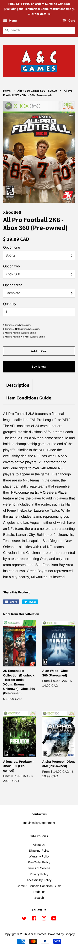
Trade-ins (39, 891)
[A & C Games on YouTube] (53, 919)
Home (7, 90)
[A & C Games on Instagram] (44, 919)
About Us (39, 844)
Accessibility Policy (39, 880)
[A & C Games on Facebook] (34, 919)
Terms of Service (39, 868)
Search (39, 897)
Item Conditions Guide (28, 398)
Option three (12, 285)
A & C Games (37, 934)
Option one (11, 247)
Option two (11, 266)
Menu (12, 20)
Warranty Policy (39, 856)
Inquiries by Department (39, 822)
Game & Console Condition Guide (39, 886)
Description (17, 385)
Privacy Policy (39, 874)
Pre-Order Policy (39, 862)
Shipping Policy (39, 850)
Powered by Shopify (61, 934)
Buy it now (39, 366)
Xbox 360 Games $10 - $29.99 (37, 90)
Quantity (9, 304)
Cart (71, 21)
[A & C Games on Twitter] (24, 919)
